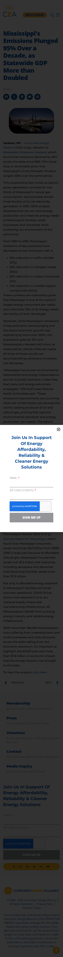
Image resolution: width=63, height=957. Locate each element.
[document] (31, 478)
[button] (58, 429)
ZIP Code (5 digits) (22, 490)
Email (14, 478)
